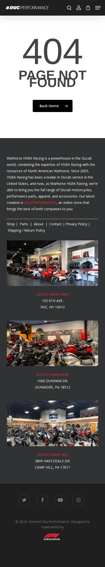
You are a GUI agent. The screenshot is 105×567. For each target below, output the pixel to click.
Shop (11, 224)
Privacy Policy (76, 224)
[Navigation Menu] (98, 7)
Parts (24, 224)
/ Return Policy (26, 230)
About (39, 224)
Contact (55, 224)
